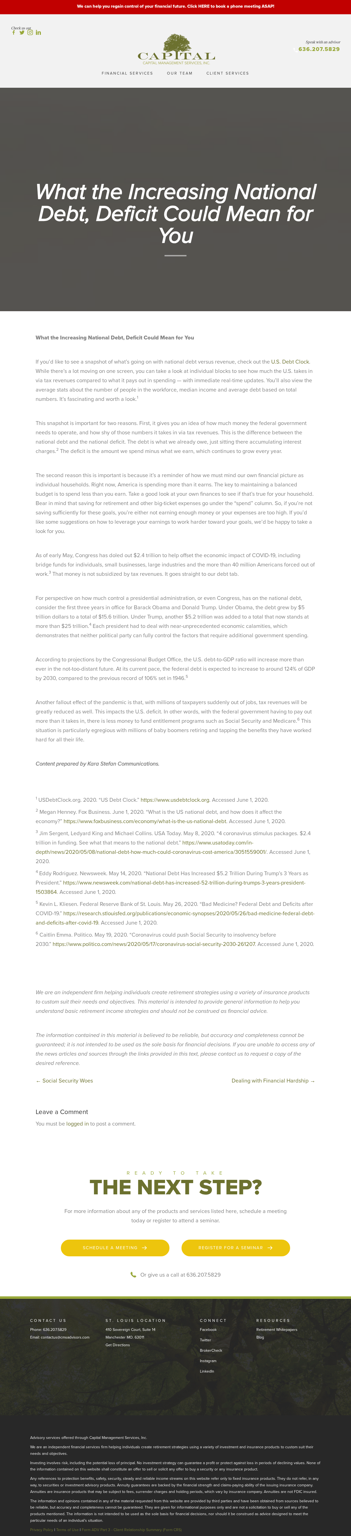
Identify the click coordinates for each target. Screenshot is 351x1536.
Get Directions (118, 1345)
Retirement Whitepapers (277, 1329)
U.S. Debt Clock (290, 362)
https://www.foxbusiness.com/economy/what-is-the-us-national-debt (145, 821)
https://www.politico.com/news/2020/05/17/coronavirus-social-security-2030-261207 (154, 944)
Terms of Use (67, 1530)
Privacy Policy (41, 1530)
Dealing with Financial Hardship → (273, 1081)
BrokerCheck (211, 1350)
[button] (115, 1248)
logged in (77, 1124)
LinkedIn (207, 1371)
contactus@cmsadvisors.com (65, 1337)
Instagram (208, 1361)
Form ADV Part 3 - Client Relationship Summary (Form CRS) (132, 1530)
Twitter (205, 1340)
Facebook (208, 1329)
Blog (260, 1337)
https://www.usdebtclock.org (175, 800)
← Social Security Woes (64, 1081)
